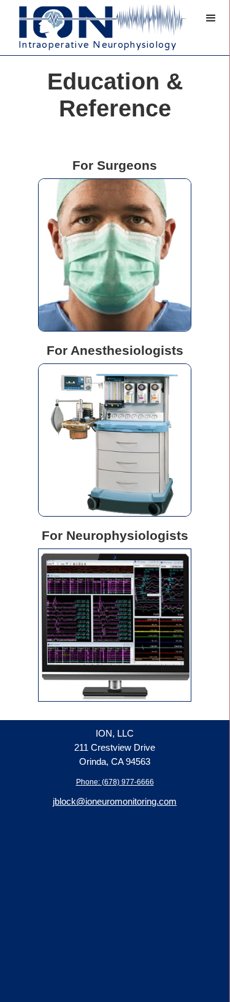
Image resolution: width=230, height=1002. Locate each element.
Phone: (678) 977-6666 (115, 782)
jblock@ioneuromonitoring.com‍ (115, 801)
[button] (211, 18)
